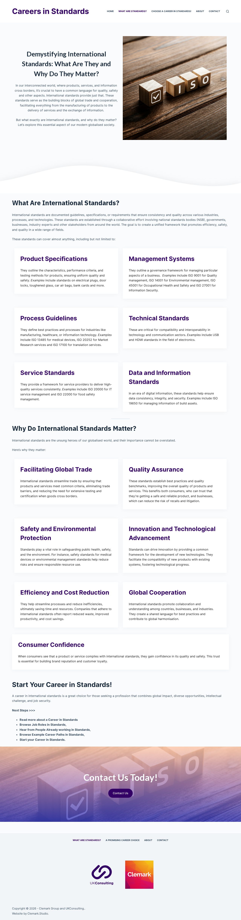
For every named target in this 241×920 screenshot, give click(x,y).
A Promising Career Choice (123, 840)
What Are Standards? (132, 11)
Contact (214, 11)
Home (110, 11)
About (200, 11)
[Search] (227, 11)
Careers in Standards (50, 11)
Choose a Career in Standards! (171, 11)
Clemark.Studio (37, 913)
